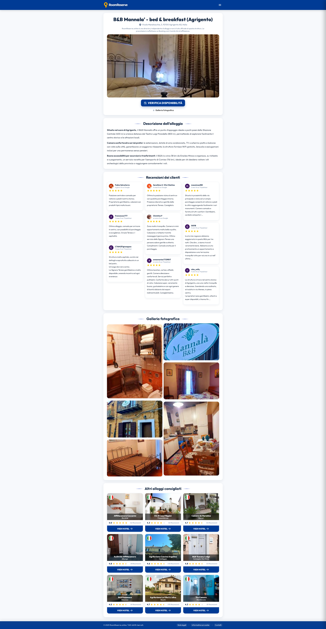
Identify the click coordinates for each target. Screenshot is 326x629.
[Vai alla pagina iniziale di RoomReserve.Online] (115, 5)
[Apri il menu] (220, 5)
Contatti (218, 625)
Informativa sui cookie (200, 625)
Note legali (182, 625)
